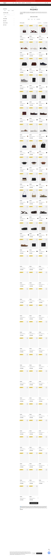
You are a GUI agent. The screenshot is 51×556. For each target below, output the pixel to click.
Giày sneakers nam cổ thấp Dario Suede (35, 350)
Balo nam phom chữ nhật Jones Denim (45, 37)
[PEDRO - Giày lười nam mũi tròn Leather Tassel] (24, 490)
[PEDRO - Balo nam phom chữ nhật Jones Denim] (43, 29)
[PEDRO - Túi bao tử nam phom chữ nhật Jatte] (24, 161)
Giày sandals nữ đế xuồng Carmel (34, 333)
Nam (16, 2)
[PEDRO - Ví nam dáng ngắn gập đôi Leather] (24, 292)
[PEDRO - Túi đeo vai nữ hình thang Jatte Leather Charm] (24, 194)
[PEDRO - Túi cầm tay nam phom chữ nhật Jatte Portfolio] (24, 177)
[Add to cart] (27, 26)
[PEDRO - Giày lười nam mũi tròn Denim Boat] (33, 112)
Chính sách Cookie (12, 554)
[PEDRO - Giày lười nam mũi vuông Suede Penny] (24, 243)
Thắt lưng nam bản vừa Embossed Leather (26, 235)
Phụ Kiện (38, 19)
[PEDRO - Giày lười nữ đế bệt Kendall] (24, 358)
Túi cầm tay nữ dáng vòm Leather (25, 70)
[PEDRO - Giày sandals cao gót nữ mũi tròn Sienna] (24, 408)
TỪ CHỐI (34, 553)
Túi (31, 19)
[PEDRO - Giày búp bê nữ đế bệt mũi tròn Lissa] (24, 440)
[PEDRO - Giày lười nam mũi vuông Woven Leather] (43, 276)
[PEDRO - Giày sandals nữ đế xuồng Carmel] (33, 325)
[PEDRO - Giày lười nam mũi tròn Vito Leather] (43, 391)
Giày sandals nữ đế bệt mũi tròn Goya (44, 202)
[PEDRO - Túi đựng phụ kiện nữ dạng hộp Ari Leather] (24, 29)
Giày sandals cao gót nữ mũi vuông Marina (35, 465)
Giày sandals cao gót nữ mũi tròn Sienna (35, 432)
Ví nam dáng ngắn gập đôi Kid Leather (44, 251)
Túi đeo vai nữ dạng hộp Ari (33, 152)
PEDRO (5, 16)
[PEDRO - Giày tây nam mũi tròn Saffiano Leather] (43, 424)
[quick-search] (49, 549)
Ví (34, 19)
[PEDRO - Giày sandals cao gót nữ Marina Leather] (24, 342)
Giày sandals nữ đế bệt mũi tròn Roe (25, 218)
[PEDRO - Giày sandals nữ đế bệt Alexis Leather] (33, 29)
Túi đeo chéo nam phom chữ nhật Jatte (45, 152)
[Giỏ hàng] (47, 2)
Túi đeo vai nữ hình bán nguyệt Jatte (34, 317)
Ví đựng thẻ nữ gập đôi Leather (34, 300)
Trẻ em (19, 2)
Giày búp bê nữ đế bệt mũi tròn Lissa (25, 448)
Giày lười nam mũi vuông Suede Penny (26, 251)
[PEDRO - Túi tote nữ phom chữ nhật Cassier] (43, 358)
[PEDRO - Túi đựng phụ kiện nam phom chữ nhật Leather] (24, 276)
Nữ (13, 2)
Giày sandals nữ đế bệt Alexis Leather (35, 37)
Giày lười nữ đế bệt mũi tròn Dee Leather (26, 333)
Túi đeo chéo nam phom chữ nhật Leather (26, 152)
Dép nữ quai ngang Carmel (24, 136)
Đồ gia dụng (28, 2)
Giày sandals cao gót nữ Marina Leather (26, 350)
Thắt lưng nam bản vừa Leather (34, 218)
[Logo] (4, 2)
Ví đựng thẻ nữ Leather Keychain (44, 103)
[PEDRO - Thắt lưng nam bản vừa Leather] (33, 210)
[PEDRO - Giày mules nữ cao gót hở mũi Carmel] (24, 46)
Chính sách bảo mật (17, 554)
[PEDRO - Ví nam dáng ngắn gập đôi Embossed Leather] (24, 95)
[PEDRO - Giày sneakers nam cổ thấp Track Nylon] (43, 62)
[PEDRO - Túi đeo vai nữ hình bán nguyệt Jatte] (33, 309)
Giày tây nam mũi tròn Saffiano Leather (45, 432)
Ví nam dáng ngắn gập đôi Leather (25, 300)
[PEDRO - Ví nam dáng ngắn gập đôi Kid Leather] (43, 243)
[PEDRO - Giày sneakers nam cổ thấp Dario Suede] (33, 342)
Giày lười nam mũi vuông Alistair (34, 366)
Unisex (13, 10)
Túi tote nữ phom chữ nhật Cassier (44, 366)
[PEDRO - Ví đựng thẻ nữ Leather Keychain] (43, 95)
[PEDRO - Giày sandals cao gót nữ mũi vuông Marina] (33, 457)
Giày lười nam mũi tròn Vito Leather (44, 399)
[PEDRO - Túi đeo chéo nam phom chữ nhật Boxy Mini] (33, 260)
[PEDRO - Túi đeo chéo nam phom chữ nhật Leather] (24, 144)
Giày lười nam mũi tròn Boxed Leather (44, 350)
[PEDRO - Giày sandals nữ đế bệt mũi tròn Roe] (24, 210)
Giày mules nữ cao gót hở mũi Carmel (25, 54)
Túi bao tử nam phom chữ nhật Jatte (25, 169)
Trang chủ (32, 7)
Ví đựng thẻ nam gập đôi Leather (34, 87)
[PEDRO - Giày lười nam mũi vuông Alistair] (33, 358)
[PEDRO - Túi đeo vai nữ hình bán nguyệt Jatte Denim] (33, 473)
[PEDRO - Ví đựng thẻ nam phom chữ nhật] (43, 227)
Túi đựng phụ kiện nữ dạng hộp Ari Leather (26, 37)
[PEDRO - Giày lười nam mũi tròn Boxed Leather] (43, 342)
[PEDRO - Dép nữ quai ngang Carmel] (24, 128)
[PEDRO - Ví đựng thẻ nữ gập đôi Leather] (33, 292)
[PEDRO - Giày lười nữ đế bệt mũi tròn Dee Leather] (43, 309)
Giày (28, 19)
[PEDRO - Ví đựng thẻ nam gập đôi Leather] (33, 79)
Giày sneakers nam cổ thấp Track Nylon (45, 70)
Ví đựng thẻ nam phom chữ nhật (44, 235)
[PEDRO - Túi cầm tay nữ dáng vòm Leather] (24, 62)
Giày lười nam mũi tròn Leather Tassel (25, 498)
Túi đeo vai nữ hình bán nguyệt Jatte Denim (35, 481)
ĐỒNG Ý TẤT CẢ (39, 553)
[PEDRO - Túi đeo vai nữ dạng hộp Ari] (33, 144)
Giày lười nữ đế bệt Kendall (24, 366)
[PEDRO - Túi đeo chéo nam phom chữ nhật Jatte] (43, 144)
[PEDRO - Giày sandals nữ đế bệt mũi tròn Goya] (43, 194)
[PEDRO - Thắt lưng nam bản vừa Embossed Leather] (24, 227)
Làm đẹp (23, 2)
